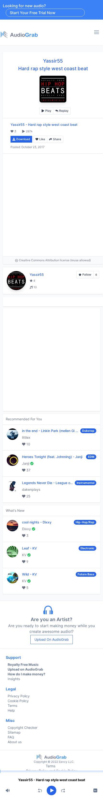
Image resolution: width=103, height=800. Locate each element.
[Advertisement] (51, 205)
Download (23, 139)
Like (42, 139)
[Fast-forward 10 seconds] (63, 790)
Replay (64, 110)
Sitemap (14, 732)
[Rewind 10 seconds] (40, 790)
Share (57, 139)
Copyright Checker (22, 727)
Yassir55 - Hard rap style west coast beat (51, 780)
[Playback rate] (95, 790)
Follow (86, 274)
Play (48, 110)
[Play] (51, 790)
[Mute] (8, 790)
